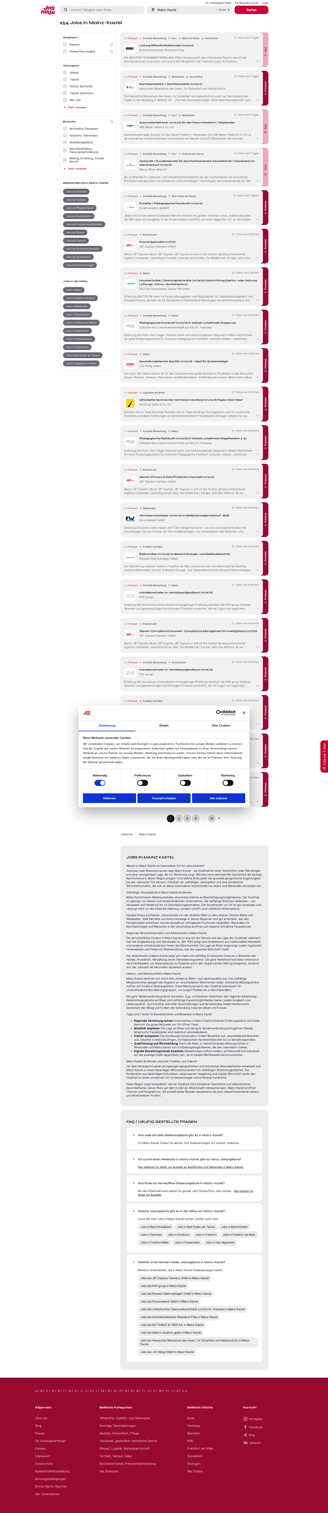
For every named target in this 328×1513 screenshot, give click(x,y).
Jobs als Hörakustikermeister (82, 248)
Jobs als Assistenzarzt (78, 216)
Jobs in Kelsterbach (77, 347)
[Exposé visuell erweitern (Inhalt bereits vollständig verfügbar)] (257, 61)
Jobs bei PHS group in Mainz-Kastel (163, 1285)
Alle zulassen (218, 798)
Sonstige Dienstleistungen (117, 1426)
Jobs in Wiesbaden (77, 306)
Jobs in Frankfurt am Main (80, 298)
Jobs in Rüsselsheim (77, 314)
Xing (252, 1435)
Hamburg (193, 1426)
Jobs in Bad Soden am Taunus (82, 355)
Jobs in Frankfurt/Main (154, 1242)
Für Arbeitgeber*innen (50, 1441)
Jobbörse (126, 834)
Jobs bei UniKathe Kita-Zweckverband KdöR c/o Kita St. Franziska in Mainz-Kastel (192, 1309)
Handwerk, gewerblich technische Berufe (128, 1441)
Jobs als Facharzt (76, 199)
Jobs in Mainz (73, 290)
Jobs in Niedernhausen (79, 339)
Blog (38, 1426)
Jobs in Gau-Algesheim (220, 1242)
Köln (190, 1441)
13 (211, 818)
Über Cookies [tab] (221, 725)
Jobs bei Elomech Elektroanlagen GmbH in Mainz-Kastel (175, 1293)
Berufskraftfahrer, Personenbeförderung (127, 1464)
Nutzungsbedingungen (50, 1479)
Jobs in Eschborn (178, 1234)
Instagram (256, 1419)
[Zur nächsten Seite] (219, 818)
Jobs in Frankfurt (206, 1234)
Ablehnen (109, 798)
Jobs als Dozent (75, 232)
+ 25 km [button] (221, 9)
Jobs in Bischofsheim (234, 1226)
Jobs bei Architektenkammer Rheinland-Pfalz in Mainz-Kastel (179, 1317)
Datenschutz (44, 1464)
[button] (111, 45)
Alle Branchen (109, 1471)
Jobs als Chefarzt (76, 240)
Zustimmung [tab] (107, 725)
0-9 (184, 1390)
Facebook (256, 1427)
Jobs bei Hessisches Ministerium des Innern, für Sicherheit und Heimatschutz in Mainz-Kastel (195, 1342)
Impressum (42, 1456)
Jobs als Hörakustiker (78, 257)
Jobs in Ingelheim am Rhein (81, 363)
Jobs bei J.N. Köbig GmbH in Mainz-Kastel (167, 1352)
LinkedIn (255, 1443)
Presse (39, 1433)
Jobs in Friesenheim (187, 1242)
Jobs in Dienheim (151, 1234)
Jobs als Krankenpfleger (80, 265)
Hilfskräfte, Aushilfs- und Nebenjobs (124, 1418)
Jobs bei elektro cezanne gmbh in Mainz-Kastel (170, 1332)
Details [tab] (164, 725)
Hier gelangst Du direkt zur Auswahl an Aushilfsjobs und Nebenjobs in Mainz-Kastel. (191, 1167)
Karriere (40, 1448)
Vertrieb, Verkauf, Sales (115, 1456)
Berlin (191, 1418)
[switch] (142, 783)
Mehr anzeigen (77, 107)
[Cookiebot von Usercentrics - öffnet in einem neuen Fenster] (219, 713)
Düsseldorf (195, 1456)
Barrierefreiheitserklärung (52, 1471)
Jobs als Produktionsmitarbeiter (84, 224)
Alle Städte (195, 1471)
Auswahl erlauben (164, 798)
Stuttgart (193, 1464)
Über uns (41, 1418)
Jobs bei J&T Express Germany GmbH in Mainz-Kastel (174, 1278)
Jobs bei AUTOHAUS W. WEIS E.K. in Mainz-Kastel (171, 1324)
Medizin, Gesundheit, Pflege (119, 1433)
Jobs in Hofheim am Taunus (81, 322)
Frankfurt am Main (200, 1448)
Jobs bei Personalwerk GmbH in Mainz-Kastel (169, 1301)
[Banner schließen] (244, 713)
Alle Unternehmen (47, 1494)
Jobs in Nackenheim (77, 330)
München (193, 1433)
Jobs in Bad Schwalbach (155, 1226)
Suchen (251, 10)
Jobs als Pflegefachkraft (79, 208)
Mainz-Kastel (147, 834)
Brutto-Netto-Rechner (51, 1486)
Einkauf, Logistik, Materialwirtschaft (124, 1448)
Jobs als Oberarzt (76, 191)
